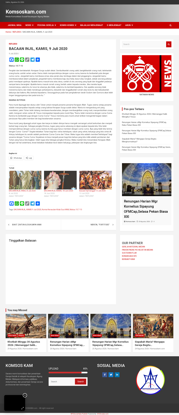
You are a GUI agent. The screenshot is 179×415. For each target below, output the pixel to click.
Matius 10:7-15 (76, 209)
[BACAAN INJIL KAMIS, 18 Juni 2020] (60, 180)
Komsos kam (71, 349)
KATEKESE (140, 335)
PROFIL (21, 335)
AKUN (128, 25)
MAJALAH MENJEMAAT (91, 25)
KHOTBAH (128, 193)
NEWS (28, 25)
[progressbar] (68, 372)
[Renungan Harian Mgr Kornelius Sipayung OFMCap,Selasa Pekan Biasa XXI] (146, 164)
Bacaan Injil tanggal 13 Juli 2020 (92, 191)
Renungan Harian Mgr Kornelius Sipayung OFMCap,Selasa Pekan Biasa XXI (110, 345)
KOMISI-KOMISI (67, 25)
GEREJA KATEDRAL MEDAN (133, 247)
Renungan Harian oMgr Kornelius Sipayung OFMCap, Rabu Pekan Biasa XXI (66, 345)
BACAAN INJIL (20, 209)
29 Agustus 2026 (15, 349)
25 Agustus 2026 (99, 349)
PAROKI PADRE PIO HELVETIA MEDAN (137, 250)
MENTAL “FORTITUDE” (100, 224)
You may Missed (17, 310)
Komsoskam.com (26, 12)
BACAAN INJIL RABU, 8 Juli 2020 (22, 191)
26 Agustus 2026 (57, 349)
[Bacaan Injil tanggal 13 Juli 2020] (95, 180)
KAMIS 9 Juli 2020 (33, 209)
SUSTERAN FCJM (129, 253)
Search (168, 44)
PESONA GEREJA (45, 25)
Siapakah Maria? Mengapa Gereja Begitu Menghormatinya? (149, 345)
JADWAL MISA (14, 25)
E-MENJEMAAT (114, 25)
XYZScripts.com (103, 414)
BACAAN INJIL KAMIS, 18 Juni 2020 (58, 191)
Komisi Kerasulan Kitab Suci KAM (55, 209)
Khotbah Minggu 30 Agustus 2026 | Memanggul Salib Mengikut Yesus (24, 345)
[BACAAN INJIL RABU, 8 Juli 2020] (25, 180)
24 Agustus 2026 (142, 349)
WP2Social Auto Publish (79, 414)
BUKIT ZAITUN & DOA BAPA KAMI (26, 224)
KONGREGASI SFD (129, 256)
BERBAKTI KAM (128, 259)
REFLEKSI (13, 44)
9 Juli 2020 (13, 54)
